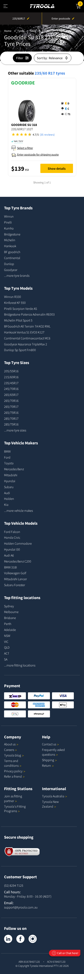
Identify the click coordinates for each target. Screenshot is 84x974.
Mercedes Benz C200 (17, 561)
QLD (7, 647)
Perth (7, 624)
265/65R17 (11, 395)
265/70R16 (11, 401)
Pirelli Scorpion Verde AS (20, 309)
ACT (6, 653)
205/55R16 (11, 371)
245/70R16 (11, 389)
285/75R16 (11, 424)
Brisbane (10, 618)
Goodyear (10, 270)
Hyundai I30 (12, 549)
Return (46, 765)
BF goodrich (12, 252)
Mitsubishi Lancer (15, 579)
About (9, 744)
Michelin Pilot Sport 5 (18, 320)
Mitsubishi (10, 475)
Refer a (13, 776)
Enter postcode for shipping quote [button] (38, 154)
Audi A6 (9, 555)
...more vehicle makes (18, 510)
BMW (7, 451)
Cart (82, 3)
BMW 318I (10, 567)
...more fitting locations (19, 665)
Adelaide (10, 630)
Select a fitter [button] (25, 148)
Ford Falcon (12, 532)
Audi (7, 493)
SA (5, 659)
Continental (12, 258)
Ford (7, 457)
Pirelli (8, 222)
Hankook (10, 246)
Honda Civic (12, 537)
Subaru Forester (14, 585)
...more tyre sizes (15, 430)
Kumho (9, 228)
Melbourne (11, 612)
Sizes (33, 31)
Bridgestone (12, 234)
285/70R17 (11, 418)
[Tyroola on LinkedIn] (8, 939)
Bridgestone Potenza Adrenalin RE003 (29, 314)
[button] (67, 108)
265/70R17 (11, 407)
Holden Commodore (18, 543)
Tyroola (12, 755)
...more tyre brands (16, 275)
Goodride (66, 31)
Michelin (9, 240)
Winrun (9, 216)
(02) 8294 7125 (13, 885)
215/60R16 (11, 377)
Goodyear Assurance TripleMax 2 (25, 344)
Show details (57, 168)
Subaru (8, 487)
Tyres (20, 31)
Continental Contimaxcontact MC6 (27, 338)
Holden (9, 499)
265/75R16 (11, 412)
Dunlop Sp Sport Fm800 (20, 350)
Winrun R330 (12, 297)
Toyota (8, 463)
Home (7, 31)
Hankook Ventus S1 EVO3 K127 (24, 332)
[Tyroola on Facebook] (20, 939)
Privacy (13, 771)
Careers (9, 750)
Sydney (9, 606)
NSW (7, 636)
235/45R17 (11, 383)
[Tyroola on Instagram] (33, 939)
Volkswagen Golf (15, 573)
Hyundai (9, 481)
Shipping (48, 760)
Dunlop (9, 264)
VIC (6, 642)
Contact (49, 744)
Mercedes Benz (14, 469)
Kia (6, 505)
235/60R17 (48, 31)
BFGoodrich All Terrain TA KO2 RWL (27, 326)
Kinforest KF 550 (15, 303)
